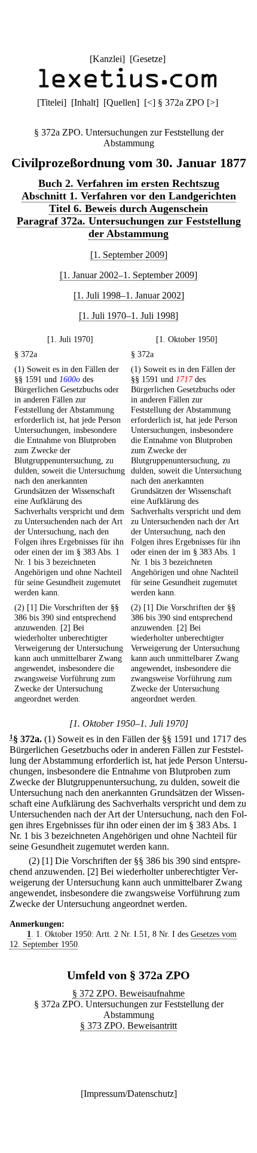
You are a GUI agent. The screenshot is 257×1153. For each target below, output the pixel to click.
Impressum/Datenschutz (129, 1094)
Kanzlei (107, 59)
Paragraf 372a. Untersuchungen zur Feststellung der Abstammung (129, 227)
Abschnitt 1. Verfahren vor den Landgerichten (129, 196)
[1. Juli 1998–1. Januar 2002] (129, 295)
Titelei (51, 102)
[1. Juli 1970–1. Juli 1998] (128, 315)
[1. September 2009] (128, 255)
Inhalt (85, 102)
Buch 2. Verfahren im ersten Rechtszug (128, 183)
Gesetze (148, 59)
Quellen (121, 102)
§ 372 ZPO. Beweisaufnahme (128, 993)
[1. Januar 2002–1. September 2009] (128, 275)
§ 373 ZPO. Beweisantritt (128, 1025)
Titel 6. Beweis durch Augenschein (128, 208)
